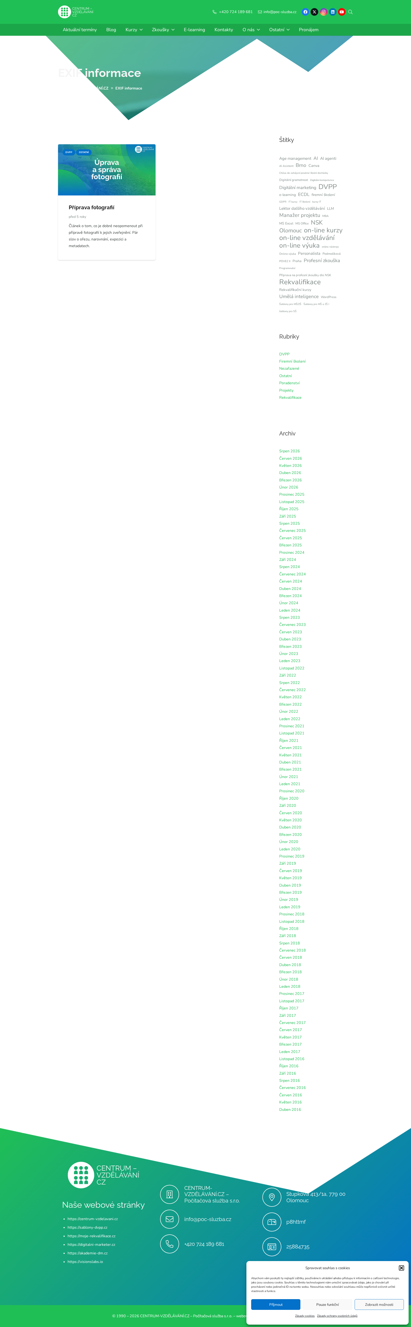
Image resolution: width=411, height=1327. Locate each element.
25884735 (297, 1247)
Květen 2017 (290, 1037)
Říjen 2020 (288, 798)
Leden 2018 (289, 986)
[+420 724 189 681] (172, 1243)
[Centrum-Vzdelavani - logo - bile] (75, 12)
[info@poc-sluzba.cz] (172, 1219)
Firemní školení (292, 361)
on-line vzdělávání (307, 237)
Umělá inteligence (299, 296)
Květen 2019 (290, 878)
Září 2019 (287, 863)
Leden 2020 (289, 849)
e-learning (287, 194)
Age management (295, 158)
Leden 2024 (289, 610)
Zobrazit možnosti (379, 1304)
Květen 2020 (290, 820)
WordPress (328, 297)
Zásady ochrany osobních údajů (337, 1316)
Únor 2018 (288, 979)
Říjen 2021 (288, 740)
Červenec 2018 (292, 950)
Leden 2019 (289, 907)
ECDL (303, 194)
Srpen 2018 (289, 943)
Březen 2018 (290, 972)
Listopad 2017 (291, 1001)
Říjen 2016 (288, 1066)
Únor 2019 (288, 899)
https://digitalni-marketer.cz (91, 1244)
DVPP (327, 187)
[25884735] (274, 1246)
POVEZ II (284, 261)
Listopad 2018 (291, 921)
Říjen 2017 (288, 1008)
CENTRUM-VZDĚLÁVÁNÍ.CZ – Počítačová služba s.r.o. (212, 1194)
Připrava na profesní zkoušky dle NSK (305, 275)
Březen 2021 (290, 769)
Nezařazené (289, 368)
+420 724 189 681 (204, 1244)
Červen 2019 (290, 870)
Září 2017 (287, 1015)
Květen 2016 (290, 1102)
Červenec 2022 (292, 690)
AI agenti (328, 158)
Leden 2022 (289, 719)
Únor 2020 (288, 841)
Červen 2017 (290, 1030)
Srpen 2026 (289, 451)
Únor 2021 (288, 776)
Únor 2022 (288, 711)
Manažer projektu (299, 215)
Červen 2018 (290, 957)
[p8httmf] (274, 1222)
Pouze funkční (327, 1304)
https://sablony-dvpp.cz (87, 1227)
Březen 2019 (290, 892)
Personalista (309, 253)
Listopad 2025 (291, 501)
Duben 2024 (290, 588)
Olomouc (290, 230)
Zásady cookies (305, 1316)
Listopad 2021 (291, 733)
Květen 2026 (290, 465)
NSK (317, 222)
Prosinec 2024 (291, 552)
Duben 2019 (290, 885)
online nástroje (330, 247)
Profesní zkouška (322, 260)
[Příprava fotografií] (107, 147)
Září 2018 (287, 935)
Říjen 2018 (288, 928)
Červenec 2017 (292, 1022)
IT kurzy (293, 202)
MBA (325, 216)
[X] (314, 12)
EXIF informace (99, 73)
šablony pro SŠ (288, 311)
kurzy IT (316, 202)
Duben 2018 (290, 965)
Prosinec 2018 (291, 914)
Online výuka (287, 254)
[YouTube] (342, 12)
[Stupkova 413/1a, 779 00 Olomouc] (274, 1197)
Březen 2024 (290, 596)
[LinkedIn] (333, 12)
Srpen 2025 (289, 523)
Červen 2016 (290, 1095)
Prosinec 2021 (291, 726)
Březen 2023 (290, 646)
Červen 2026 (290, 458)
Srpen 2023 (289, 617)
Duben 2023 (290, 639)
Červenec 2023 (292, 624)
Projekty (286, 390)
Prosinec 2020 (291, 791)
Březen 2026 (290, 480)
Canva (313, 165)
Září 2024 (287, 559)
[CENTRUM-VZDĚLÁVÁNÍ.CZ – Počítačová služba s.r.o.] (172, 1194)
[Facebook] (305, 12)
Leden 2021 (289, 784)
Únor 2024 (288, 603)
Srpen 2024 (289, 566)
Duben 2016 (290, 1109)
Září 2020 (287, 805)
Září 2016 (287, 1073)
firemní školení (323, 194)
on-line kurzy (323, 230)
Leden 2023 (289, 661)
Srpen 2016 (289, 1080)
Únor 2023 (288, 653)
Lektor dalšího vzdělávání (302, 208)
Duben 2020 (290, 827)
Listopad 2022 (291, 668)
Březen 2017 (290, 1044)
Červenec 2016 (292, 1087)
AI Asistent (286, 166)
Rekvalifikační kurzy (295, 289)
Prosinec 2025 (291, 494)
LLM (330, 208)
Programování (287, 268)
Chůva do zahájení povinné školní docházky (303, 173)
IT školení (304, 202)
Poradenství (289, 383)
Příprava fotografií (91, 207)
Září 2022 (287, 675)
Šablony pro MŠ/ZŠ (290, 304)
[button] (401, 1268)
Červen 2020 (290, 813)
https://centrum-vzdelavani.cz (93, 1219)
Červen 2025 (290, 538)
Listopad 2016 (291, 1059)
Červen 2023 (290, 632)
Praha (297, 261)
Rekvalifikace (300, 282)
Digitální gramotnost (293, 180)
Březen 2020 (290, 834)
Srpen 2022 (289, 682)
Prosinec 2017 (291, 993)
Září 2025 (287, 516)
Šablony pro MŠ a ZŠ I (316, 304)
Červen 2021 (290, 747)
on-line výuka (299, 245)
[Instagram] (324, 12)
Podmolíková (332, 254)
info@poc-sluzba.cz (207, 1219)
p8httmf (296, 1222)
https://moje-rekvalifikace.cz (91, 1236)
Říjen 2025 (288, 509)
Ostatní (285, 376)
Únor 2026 (288, 487)
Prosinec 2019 (291, 856)
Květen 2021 (290, 755)
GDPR (282, 202)
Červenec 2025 (292, 530)
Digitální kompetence (322, 180)
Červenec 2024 (292, 574)
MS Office (302, 223)
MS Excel (286, 223)
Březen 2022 (290, 704)
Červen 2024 (290, 581)
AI (315, 158)
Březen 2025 (290, 545)
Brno (301, 165)
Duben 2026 (290, 472)
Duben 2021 (290, 762)
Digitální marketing (297, 188)
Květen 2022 (290, 697)
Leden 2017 (289, 1051)
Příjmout (276, 1304)
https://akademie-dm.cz (88, 1253)
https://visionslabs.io (85, 1261)
